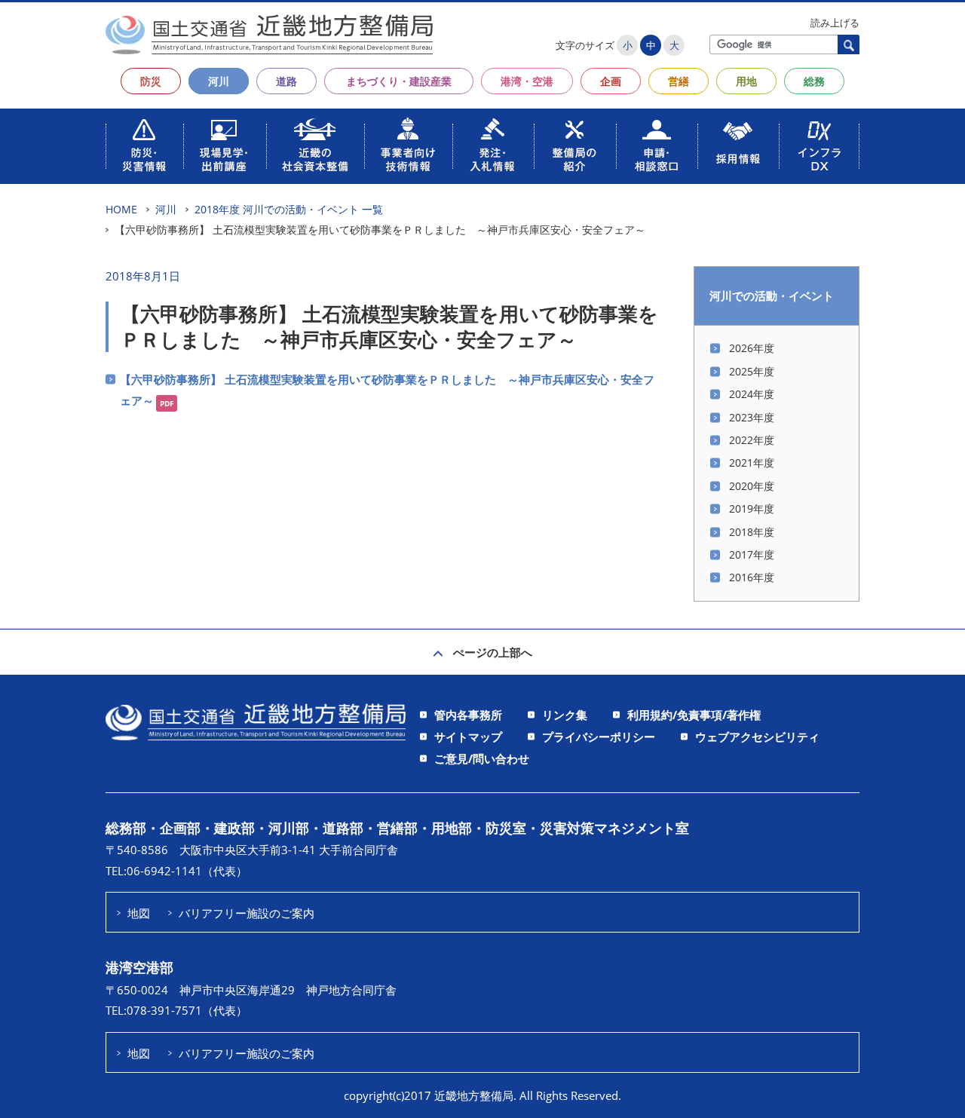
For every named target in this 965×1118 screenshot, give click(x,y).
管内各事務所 (468, 714)
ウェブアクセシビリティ (757, 736)
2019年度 (751, 508)
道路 (286, 81)
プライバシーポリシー (598, 736)
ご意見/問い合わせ (481, 758)
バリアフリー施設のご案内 (246, 912)
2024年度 (751, 394)
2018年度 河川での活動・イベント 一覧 (289, 209)
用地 (746, 81)
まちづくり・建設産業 (399, 81)
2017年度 (751, 554)
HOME (121, 209)
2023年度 (751, 417)
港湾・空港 (527, 81)
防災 (150, 81)
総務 (814, 81)
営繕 (678, 81)
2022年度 (751, 440)
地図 (138, 912)
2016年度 (751, 577)
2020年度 (751, 486)
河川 (218, 81)
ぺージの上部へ (492, 652)
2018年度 (751, 532)
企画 (610, 81)
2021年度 (751, 462)
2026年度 (751, 348)
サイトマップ (468, 736)
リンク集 (564, 714)
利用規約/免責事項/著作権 (694, 714)
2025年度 (751, 371)
